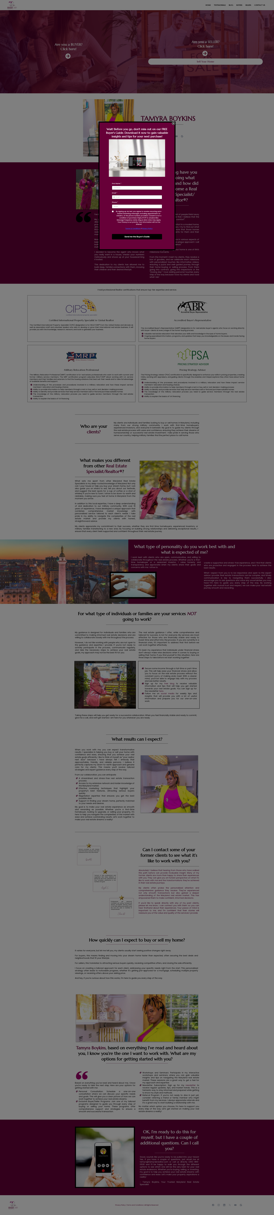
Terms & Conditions (133, 228)
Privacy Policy (147, 228)
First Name (116, 183)
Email (114, 193)
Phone (115, 202)
